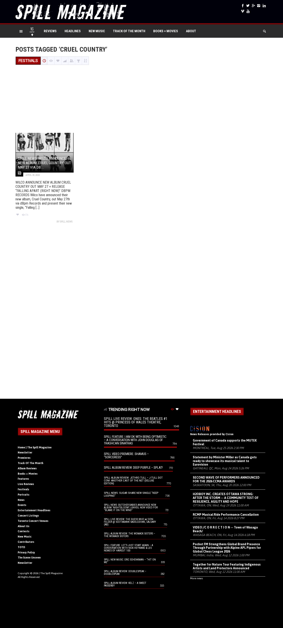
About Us (23, 526)
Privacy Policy (26, 552)
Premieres (24, 457)
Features (23, 478)
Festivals (23, 489)
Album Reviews (27, 468)
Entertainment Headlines (34, 510)
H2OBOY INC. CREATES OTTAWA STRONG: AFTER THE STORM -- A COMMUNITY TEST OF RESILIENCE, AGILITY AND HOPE (225, 497)
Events (22, 505)
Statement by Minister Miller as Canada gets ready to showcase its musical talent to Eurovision (225, 460)
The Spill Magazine (51, 573)
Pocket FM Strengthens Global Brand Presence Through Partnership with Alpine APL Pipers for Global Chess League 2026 (227, 547)
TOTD (21, 547)
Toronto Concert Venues (33, 521)
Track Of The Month (129, 31)
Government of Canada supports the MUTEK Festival (225, 442)
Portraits (23, 494)
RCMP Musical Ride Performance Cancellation (226, 514)
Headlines (73, 31)
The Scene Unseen (29, 557)
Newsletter (25, 452)
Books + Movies (165, 31)
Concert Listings (28, 515)
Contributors (26, 541)
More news (196, 578)
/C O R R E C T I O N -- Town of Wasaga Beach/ (225, 529)
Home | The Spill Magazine (35, 447)
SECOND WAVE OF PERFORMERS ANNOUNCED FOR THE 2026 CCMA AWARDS (226, 479)
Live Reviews (26, 484)
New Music (97, 31)
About (191, 31)
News (21, 500)
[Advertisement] (141, 99)
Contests (23, 531)
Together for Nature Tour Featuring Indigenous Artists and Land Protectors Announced (227, 566)
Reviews (50, 31)
